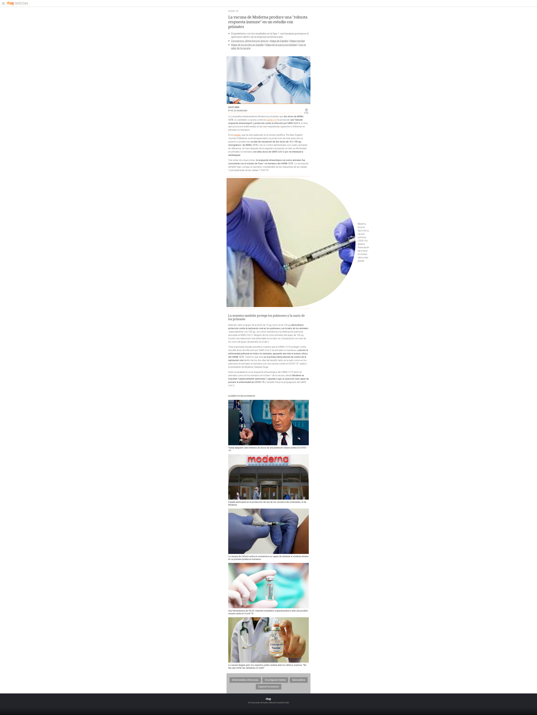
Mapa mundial (297, 40)
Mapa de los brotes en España (247, 44)
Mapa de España (279, 40)
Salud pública (298, 680)
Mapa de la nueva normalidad (281, 44)
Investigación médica (275, 680)
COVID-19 (271, 119)
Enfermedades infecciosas (245, 680)
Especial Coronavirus (268, 686)
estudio (237, 135)
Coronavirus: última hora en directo (249, 40)
